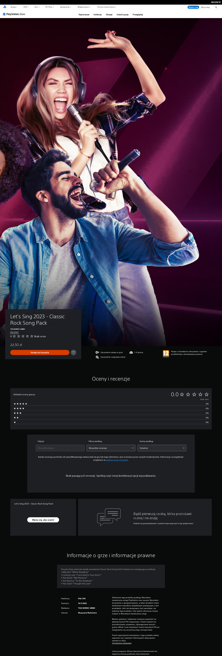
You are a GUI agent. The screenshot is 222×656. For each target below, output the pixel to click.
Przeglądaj (138, 14)
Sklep (13, 7)
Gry (36, 7)
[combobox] (60, 448)
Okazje (109, 14)
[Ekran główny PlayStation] (5, 7)
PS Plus (48, 7)
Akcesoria (64, 7)
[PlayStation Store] (14, 14)
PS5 (25, 7)
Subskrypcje (122, 14)
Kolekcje (98, 14)
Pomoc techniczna (105, 7)
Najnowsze (84, 14)
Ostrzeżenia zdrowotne (121, 643)
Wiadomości (83, 7)
